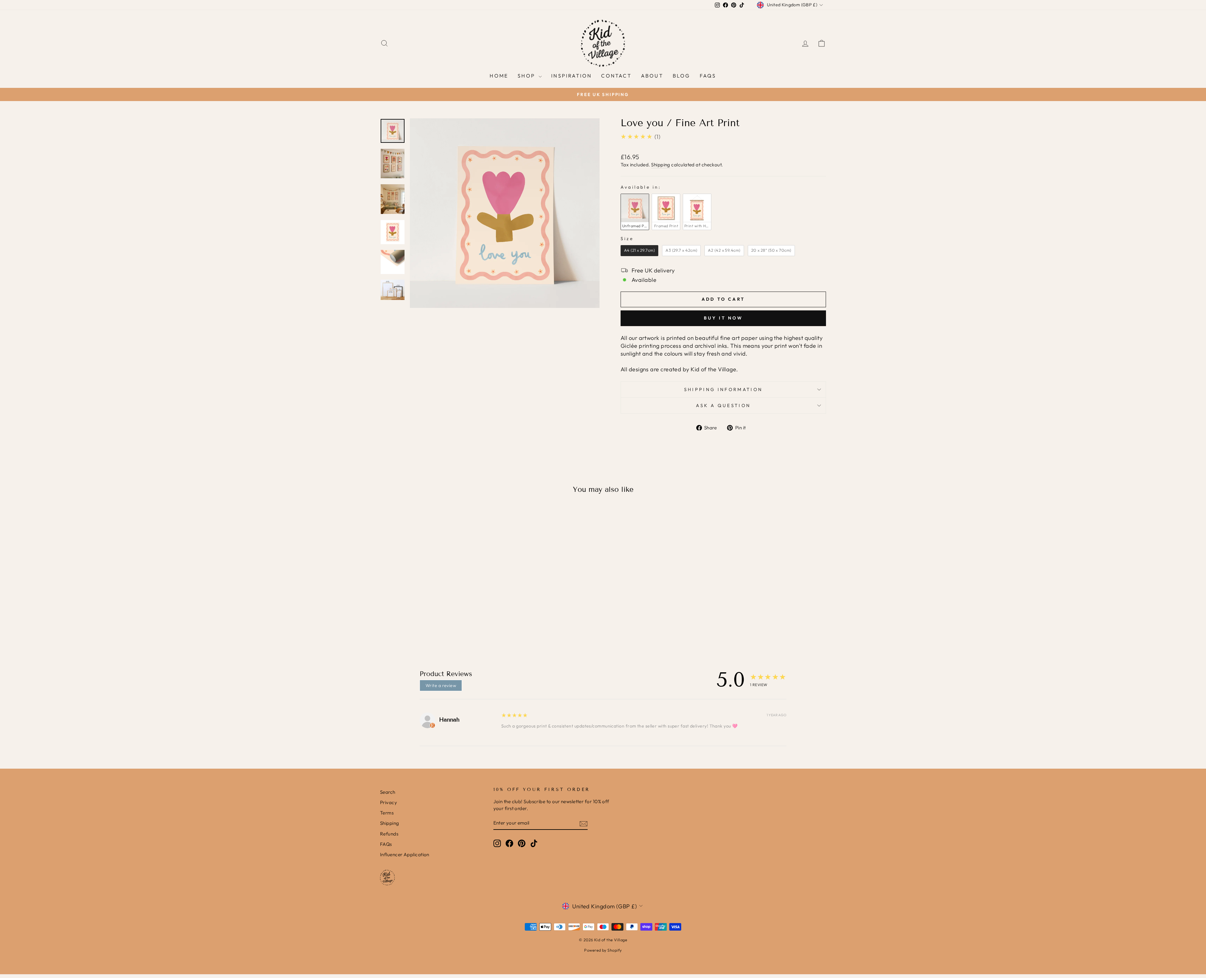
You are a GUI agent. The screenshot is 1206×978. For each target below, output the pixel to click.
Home (499, 76)
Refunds (389, 834)
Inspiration (571, 76)
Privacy (388, 802)
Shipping (660, 165)
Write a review (441, 685)
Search (387, 792)
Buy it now (723, 318)
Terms (387, 813)
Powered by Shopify (603, 950)
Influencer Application (404, 854)
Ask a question (723, 405)
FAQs (708, 76)
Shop (527, 76)
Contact (616, 76)
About (652, 76)
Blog (681, 76)
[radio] (635, 212)
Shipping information (723, 389)
